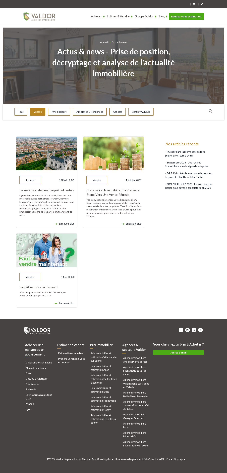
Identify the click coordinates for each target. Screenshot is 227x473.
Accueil (104, 42)
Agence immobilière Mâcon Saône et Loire (135, 443)
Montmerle (32, 384)
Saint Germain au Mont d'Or (39, 396)
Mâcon (30, 403)
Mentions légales (101, 459)
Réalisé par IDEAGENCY (156, 459)
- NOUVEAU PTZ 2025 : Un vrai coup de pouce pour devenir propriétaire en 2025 (188, 185)
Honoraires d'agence (126, 459)
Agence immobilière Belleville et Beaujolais (136, 394)
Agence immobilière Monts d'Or (134, 434)
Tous (21, 111)
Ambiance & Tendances (89, 111)
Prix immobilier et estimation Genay (101, 407)
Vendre (38, 111)
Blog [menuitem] (162, 16)
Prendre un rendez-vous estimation (71, 360)
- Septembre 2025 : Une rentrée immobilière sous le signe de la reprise (186, 164)
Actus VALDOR (141, 111)
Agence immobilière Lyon (134, 425)
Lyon (28, 409)
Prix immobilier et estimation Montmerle (103, 398)
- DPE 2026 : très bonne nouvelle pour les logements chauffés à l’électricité (188, 174)
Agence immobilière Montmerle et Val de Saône (134, 370)
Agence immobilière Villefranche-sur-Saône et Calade (136, 383)
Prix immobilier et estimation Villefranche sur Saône (104, 357)
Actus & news (119, 42)
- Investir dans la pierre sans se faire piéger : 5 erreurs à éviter (185, 153)
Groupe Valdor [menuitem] (144, 16)
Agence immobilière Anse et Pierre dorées (135, 359)
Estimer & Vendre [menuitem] (118, 16)
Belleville (31, 389)
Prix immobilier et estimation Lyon (101, 389)
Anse (28, 373)
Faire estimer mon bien (71, 353)
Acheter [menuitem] (96, 16)
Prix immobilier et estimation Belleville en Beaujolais (104, 378)
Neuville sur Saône (36, 367)
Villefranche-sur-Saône (39, 362)
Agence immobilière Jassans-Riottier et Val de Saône (136, 405)
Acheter (117, 111)
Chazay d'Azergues (37, 378)
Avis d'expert (59, 111)
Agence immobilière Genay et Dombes (134, 416)
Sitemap (178, 459)
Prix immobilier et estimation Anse (101, 367)
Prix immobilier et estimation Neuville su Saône (103, 419)
